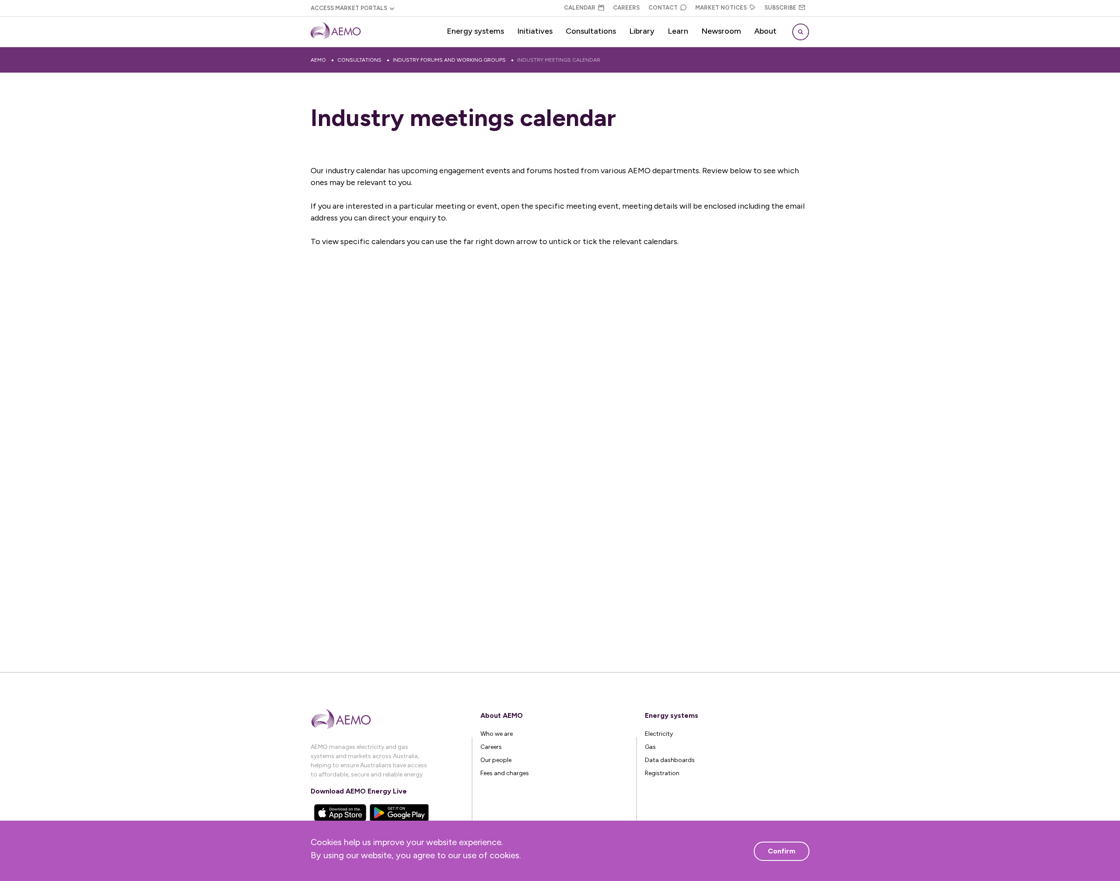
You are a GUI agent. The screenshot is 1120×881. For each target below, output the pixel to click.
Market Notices (721, 7)
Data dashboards (670, 760)
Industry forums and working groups (449, 60)
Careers (626, 7)
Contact (663, 7)
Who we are (496, 734)
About (765, 31)
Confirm (781, 851)
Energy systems (475, 31)
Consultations (591, 31)
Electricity (659, 734)
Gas (650, 747)
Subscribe (780, 7)
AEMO (318, 60)
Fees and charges (504, 773)
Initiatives (535, 31)
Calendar (579, 7)
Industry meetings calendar (558, 60)
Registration (662, 773)
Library (641, 31)
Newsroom (721, 31)
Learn (678, 31)
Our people (495, 760)
